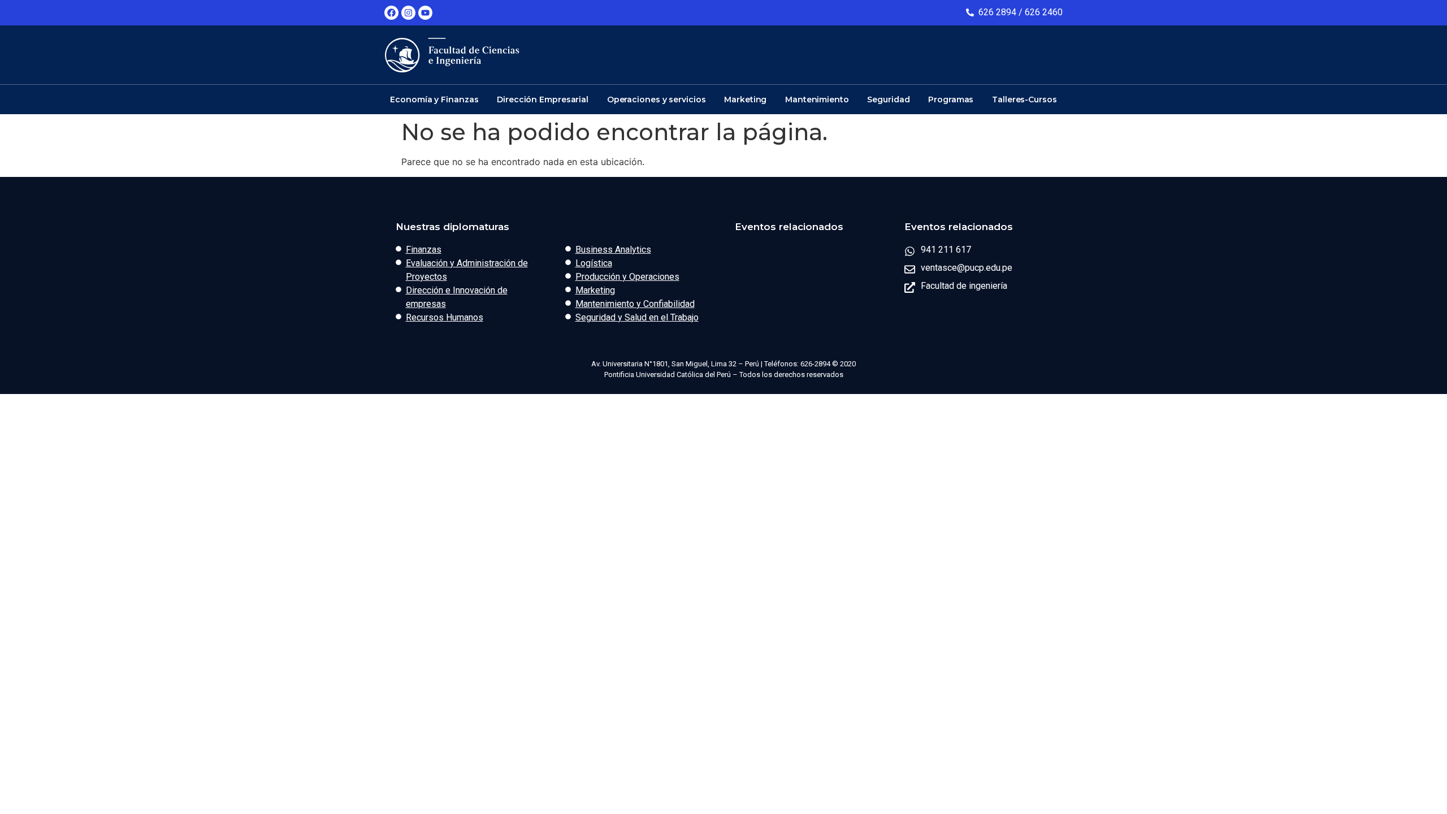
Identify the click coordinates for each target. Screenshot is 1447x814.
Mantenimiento (817, 99)
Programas (950, 99)
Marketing (745, 99)
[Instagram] (408, 13)
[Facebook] (391, 13)
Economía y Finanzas (434, 99)
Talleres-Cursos (1024, 99)
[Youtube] (425, 13)
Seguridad (888, 99)
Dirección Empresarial (542, 99)
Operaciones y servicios (656, 99)
